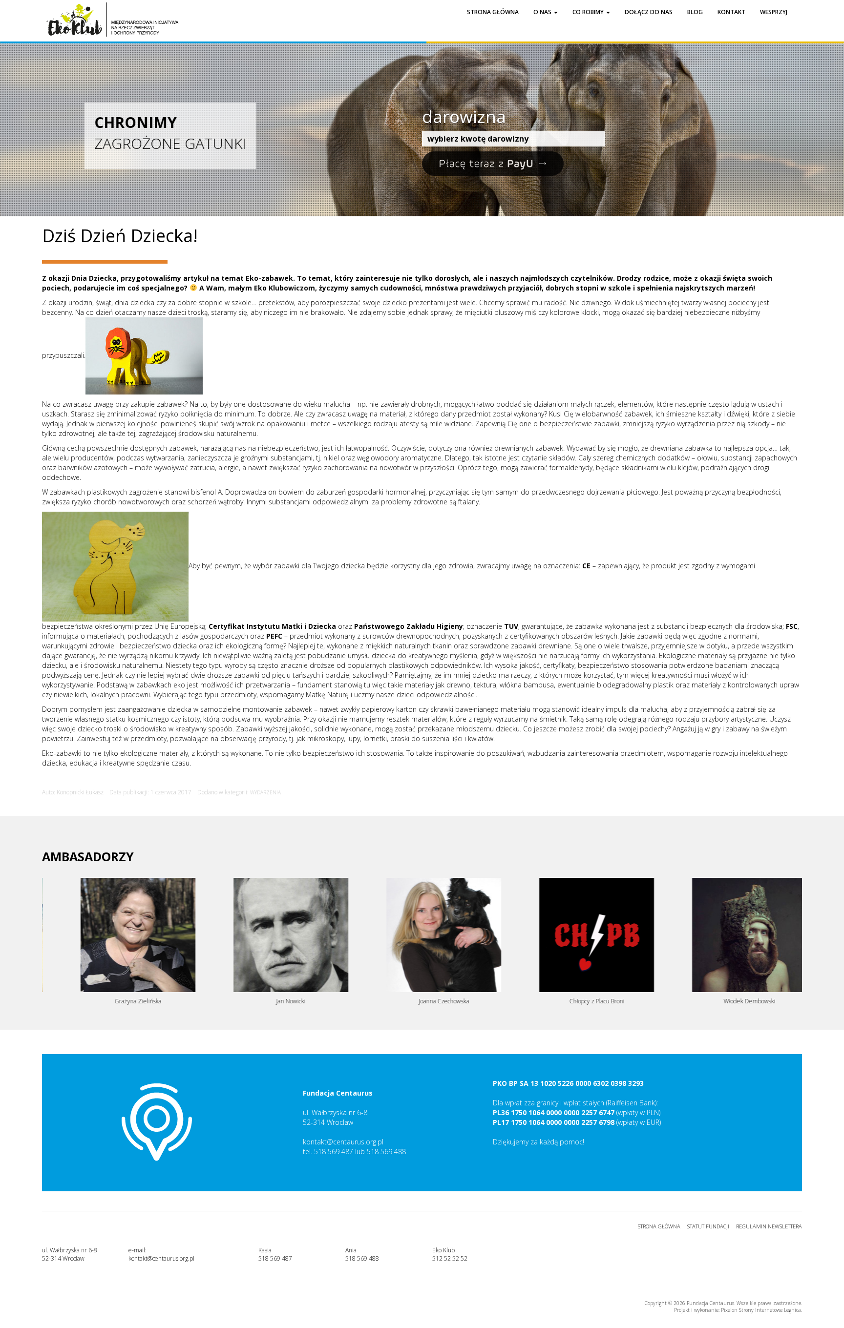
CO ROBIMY (588, 12)
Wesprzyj (773, 12)
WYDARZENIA (265, 792)
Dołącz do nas (649, 12)
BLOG (695, 12)
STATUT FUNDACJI (708, 1226)
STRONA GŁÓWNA (659, 1226)
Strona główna (493, 12)
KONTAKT (731, 12)
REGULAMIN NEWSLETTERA (769, 1226)
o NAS (543, 12)
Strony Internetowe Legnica (770, 1310)
